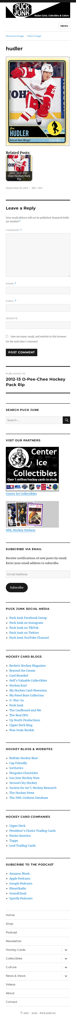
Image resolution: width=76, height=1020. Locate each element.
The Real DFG (18, 715)
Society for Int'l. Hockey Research (33, 788)
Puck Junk (16, 705)
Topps (13, 840)
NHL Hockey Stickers (20, 530)
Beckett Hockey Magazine (27, 665)
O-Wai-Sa (16, 700)
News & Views (15, 975)
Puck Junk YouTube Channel (29, 637)
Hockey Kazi (18, 685)
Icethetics (16, 768)
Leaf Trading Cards (22, 845)
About (10, 993)
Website (12, 318)
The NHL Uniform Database (28, 797)
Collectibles (14, 958)
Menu (64, 25)
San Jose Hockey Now (24, 778)
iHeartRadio (17, 888)
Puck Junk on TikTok (24, 627)
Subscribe (17, 587)
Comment (14, 230)
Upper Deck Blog (21, 725)
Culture (11, 967)
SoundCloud (17, 893)
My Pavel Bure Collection (26, 695)
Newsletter (14, 941)
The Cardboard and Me (25, 710)
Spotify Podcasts (21, 898)
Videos (10, 984)
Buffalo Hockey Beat (23, 758)
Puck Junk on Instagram (26, 623)
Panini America (20, 835)
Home (10, 915)
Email (11, 301)
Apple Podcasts (19, 878)
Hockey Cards (15, 949)
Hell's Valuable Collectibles (28, 680)
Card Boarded (18, 675)
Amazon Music (19, 873)
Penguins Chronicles (23, 773)
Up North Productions (24, 720)
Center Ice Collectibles (21, 493)
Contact (11, 1002)
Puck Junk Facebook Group (28, 618)
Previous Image (15, 36)
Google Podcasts (20, 883)
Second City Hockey (23, 783)
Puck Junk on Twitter (24, 632)
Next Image (34, 36)
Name (11, 283)
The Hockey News (21, 793)
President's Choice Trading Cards (32, 830)
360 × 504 (37, 188)
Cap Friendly (18, 763)
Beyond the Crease (22, 670)
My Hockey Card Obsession (28, 690)
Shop (9, 923)
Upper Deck (17, 825)
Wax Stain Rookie (21, 730)
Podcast (11, 932)
